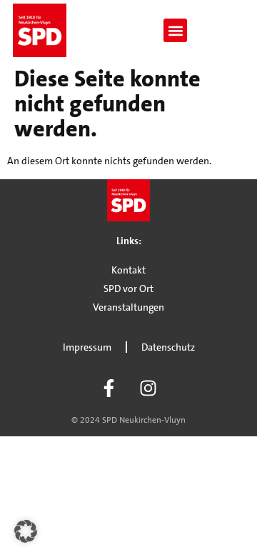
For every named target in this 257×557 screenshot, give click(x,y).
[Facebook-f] (109, 388)
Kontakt (128, 270)
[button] (175, 30)
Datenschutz (168, 347)
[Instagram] (148, 388)
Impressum (87, 347)
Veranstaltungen (128, 307)
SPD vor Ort (128, 288)
